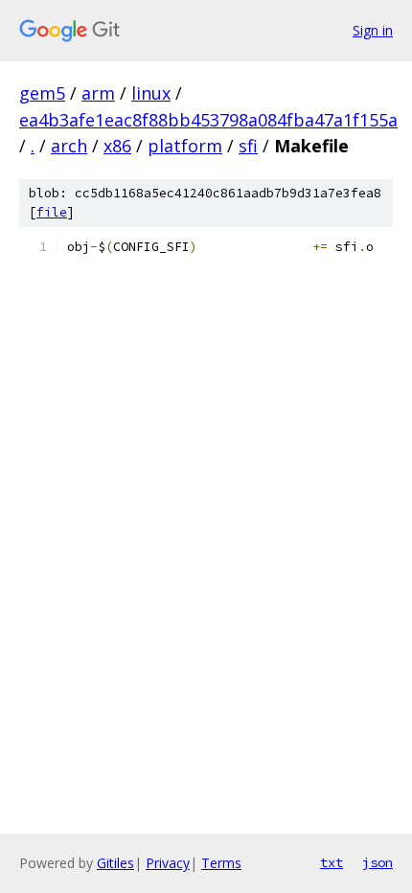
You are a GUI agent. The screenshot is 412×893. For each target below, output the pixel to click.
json (377, 862)
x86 (117, 145)
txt (331, 862)
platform (185, 145)
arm (98, 92)
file (51, 212)
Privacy (168, 863)
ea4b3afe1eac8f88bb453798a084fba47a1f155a (208, 119)
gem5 (42, 92)
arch (69, 145)
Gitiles (115, 863)
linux (151, 92)
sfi (248, 145)
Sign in (373, 30)
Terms (221, 863)
